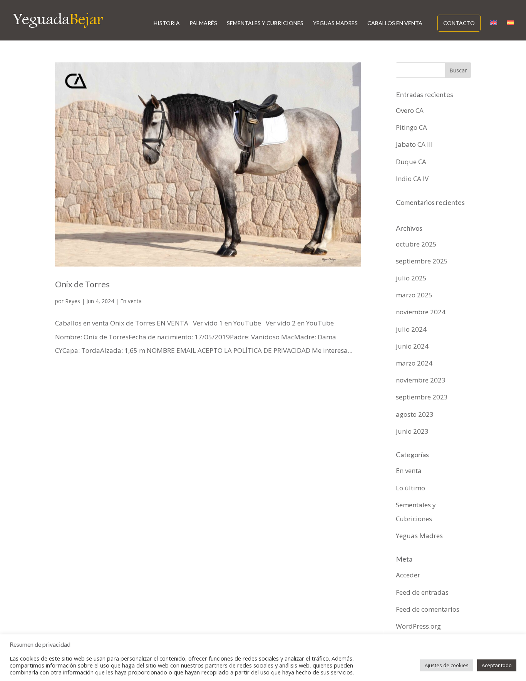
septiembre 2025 (422, 261)
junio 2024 (412, 346)
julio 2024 (411, 329)
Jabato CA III (414, 144)
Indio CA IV (412, 178)
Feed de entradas (422, 592)
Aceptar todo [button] (497, 665)
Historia (167, 23)
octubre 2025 (416, 244)
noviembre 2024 (421, 311)
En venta (131, 301)
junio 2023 (412, 431)
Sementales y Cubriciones (265, 23)
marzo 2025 (414, 294)
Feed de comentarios (427, 609)
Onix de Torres (82, 284)
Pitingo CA (411, 127)
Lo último (410, 487)
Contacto (459, 23)
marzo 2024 (414, 363)
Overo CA (410, 110)
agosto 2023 (415, 414)
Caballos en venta (394, 23)
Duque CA (411, 161)
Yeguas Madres (335, 23)
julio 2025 (411, 277)
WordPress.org (418, 626)
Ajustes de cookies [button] (447, 665)
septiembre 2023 (422, 396)
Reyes (72, 301)
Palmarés (203, 23)
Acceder (408, 574)
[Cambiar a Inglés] (493, 30)
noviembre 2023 (421, 380)
